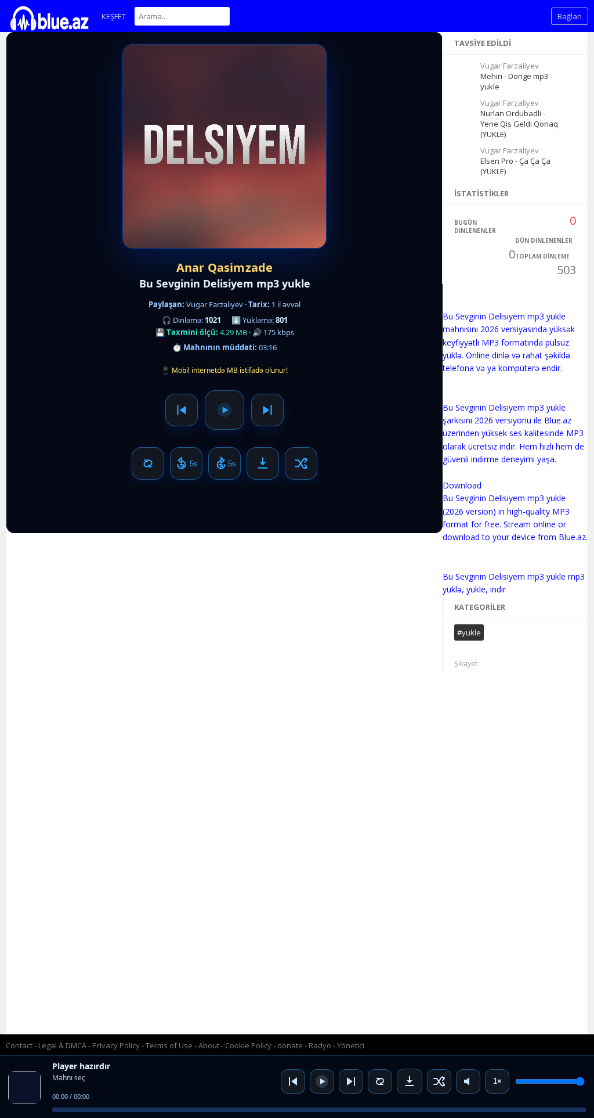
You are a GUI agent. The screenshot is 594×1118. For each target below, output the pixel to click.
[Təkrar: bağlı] (380, 1081)
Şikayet (465, 663)
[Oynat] (322, 1081)
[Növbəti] (351, 1081)
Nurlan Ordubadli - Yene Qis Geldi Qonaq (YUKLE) (519, 123)
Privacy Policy (116, 1045)
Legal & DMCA (62, 1045)
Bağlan (569, 16)
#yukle (469, 632)
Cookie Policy (249, 1045)
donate (290, 1045)
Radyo (320, 1045)
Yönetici (350, 1045)
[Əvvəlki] (293, 1081)
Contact (19, 1045)
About (208, 1045)
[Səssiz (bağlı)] (468, 1081)
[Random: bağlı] (439, 1081)
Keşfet (114, 16)
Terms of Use (169, 1045)
